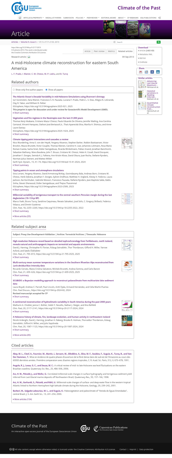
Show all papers (55, 89)
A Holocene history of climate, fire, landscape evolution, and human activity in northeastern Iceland (61, 316)
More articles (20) (22, 216)
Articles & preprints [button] (32, 18)
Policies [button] (80, 18)
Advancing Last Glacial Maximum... (152, 83)
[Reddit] (146, 71)
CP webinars (132, 18)
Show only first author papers (29, 89)
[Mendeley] (140, 71)
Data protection (146, 449)
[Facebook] (152, 71)
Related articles (125, 51)
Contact (123, 449)
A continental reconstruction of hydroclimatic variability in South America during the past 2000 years (62, 301)
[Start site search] (159, 42)
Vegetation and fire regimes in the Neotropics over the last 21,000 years (48, 118)
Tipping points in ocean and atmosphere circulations (38, 170)
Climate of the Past (139, 8)
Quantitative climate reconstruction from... (153, 106)
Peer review (99, 51)
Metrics (111, 51)
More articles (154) (23, 399)
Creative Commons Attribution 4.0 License (96, 449)
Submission (68, 18)
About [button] (121, 18)
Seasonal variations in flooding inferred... (152, 94)
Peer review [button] (92, 18)
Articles (14, 42)
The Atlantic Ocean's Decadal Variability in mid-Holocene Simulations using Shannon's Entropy (59, 96)
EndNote (143, 62)
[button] (114, 42)
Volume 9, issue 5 (28, 42)
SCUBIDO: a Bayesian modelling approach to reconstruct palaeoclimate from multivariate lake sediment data (63, 282)
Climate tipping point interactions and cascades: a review (40, 139)
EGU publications (148, 18)
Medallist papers (53, 18)
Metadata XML (145, 54)
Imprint (133, 449)
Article (87, 51)
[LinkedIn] (158, 71)
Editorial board (108, 18)
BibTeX (142, 58)
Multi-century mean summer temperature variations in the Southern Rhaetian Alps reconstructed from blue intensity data (63, 264)
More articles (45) (22, 335)
